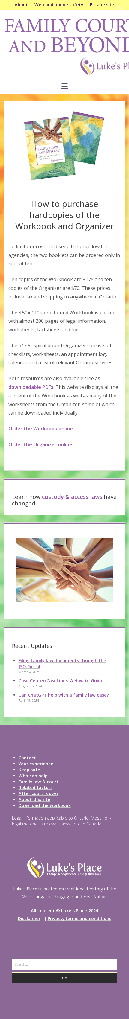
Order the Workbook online (40, 428)
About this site (34, 799)
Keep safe (29, 770)
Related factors (35, 787)
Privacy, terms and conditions (79, 918)
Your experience (36, 764)
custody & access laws (72, 497)
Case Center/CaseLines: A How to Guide (61, 680)
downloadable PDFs (30, 387)
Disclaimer (29, 918)
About (21, 4)
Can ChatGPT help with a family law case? (64, 695)
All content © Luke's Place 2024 (64, 910)
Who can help (33, 776)
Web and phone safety (58, 4)
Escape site (102, 4)
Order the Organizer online (40, 444)
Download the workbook (45, 805)
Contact (27, 758)
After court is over (38, 793)
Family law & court (38, 782)
